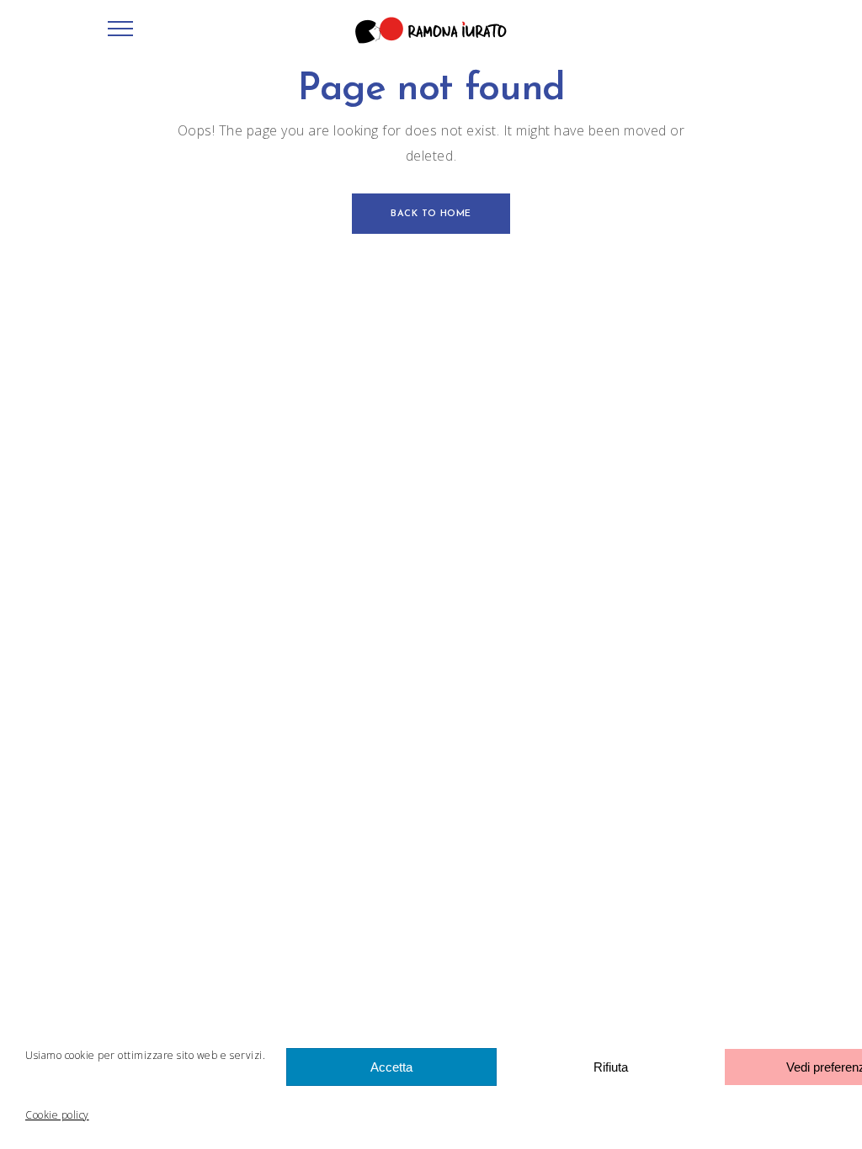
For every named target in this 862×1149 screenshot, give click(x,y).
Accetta (391, 1067)
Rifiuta (610, 1067)
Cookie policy (57, 1115)
